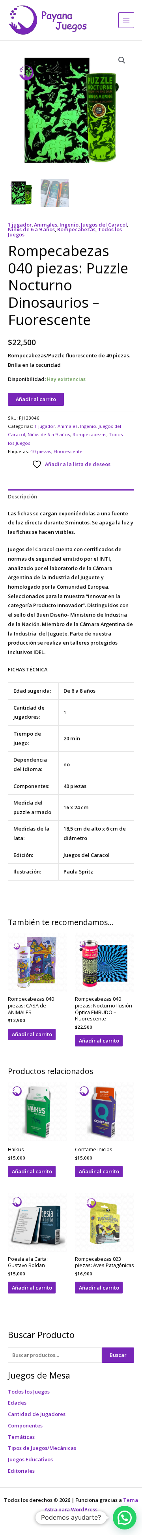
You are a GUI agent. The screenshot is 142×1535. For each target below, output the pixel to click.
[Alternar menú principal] (126, 20)
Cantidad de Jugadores (36, 1414)
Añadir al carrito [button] (32, 1034)
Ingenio (69, 224)
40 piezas (40, 451)
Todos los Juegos (29, 1391)
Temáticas (21, 1436)
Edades (17, 1402)
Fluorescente (68, 451)
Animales (45, 224)
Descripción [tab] (22, 496)
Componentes (25, 1425)
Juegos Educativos (30, 1459)
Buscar (118, 1354)
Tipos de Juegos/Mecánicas (42, 1447)
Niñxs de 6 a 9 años (31, 229)
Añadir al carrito (36, 399)
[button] (122, 60)
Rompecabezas (76, 229)
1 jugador (20, 224)
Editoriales (21, 1470)
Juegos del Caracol (104, 224)
